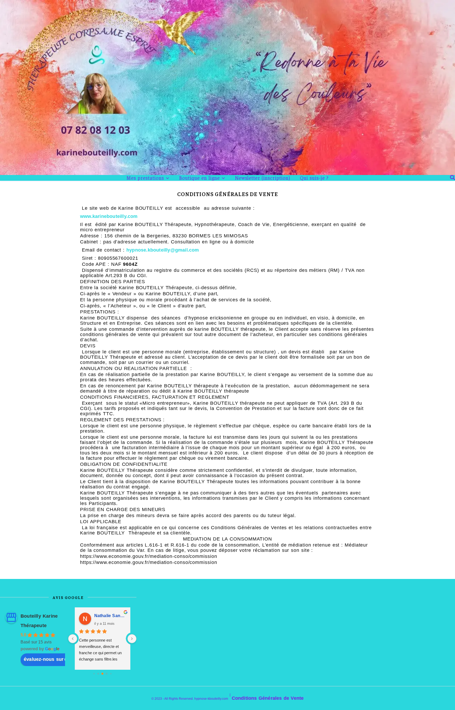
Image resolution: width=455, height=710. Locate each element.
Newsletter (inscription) (262, 177)
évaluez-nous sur (43, 659)
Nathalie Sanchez (110, 615)
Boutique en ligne (199, 178)
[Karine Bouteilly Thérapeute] (227, 87)
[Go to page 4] (110, 673)
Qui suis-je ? (314, 177)
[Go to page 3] (106, 674)
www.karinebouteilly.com (109, 216)
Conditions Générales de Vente (268, 698)
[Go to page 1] (98, 674)
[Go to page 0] (94, 673)
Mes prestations (145, 178)
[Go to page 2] (102, 674)
